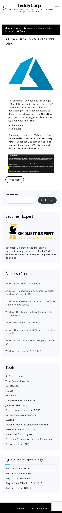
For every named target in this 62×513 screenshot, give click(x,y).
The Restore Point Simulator (20, 400)
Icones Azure (12, 395)
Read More (15, 179)
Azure (30, 28)
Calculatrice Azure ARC (17, 443)
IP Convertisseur (14, 376)
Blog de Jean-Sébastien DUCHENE (23, 483)
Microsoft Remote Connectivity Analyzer (26, 424)
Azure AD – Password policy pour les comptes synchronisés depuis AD (30, 292)
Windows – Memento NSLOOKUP (23, 350)
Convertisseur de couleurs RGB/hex (24, 410)
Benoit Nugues (14, 28)
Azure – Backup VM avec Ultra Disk (30, 41)
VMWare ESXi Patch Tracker (20, 429)
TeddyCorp (29, 5)
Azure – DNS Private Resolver (21, 322)
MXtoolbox (11, 419)
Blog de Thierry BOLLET (18, 487)
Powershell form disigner (18, 434)
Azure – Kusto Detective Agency (22, 283)
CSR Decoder (12, 385)
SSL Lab (9, 390)
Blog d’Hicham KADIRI (17, 468)
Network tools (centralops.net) (21, 414)
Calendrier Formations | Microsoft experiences (30, 439)
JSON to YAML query (16, 405)
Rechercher (11, 194)
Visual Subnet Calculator (18, 380)
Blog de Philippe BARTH (18, 473)
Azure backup (39, 28)
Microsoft (9, 31)
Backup (50, 28)
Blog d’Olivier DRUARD (17, 478)
